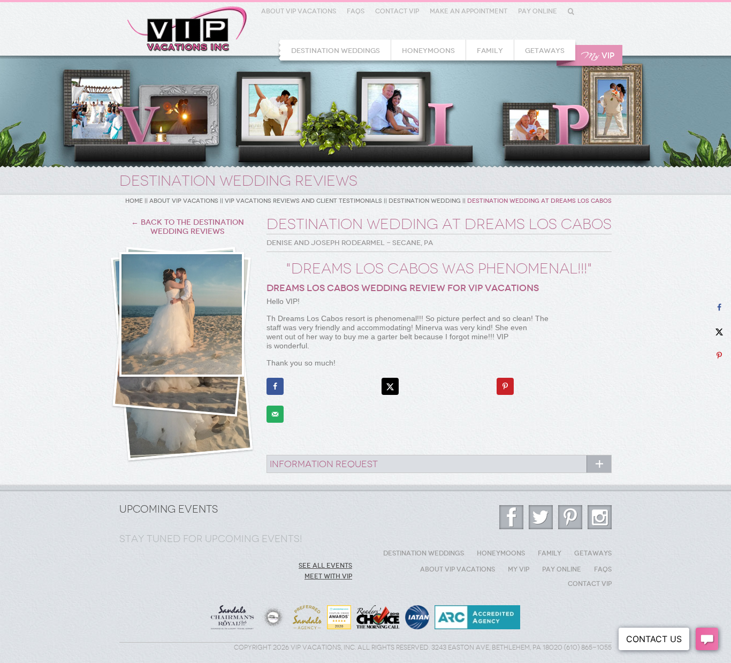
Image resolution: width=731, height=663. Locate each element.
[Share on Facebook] (275, 386)
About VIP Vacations (298, 11)
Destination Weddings (335, 51)
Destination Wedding (425, 200)
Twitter (541, 517)
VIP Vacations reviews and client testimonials (303, 200)
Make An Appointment (468, 11)
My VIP (518, 569)
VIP (597, 56)
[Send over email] (275, 414)
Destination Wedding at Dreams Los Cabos (539, 200)
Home (134, 200)
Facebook (511, 517)
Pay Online (537, 11)
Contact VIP (397, 11)
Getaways (545, 51)
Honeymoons (428, 51)
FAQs (355, 11)
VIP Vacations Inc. (187, 29)
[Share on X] (390, 386)
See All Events (325, 565)
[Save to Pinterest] (505, 386)
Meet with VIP (328, 576)
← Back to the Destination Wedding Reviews (187, 227)
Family (490, 51)
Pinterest (570, 517)
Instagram (600, 517)
